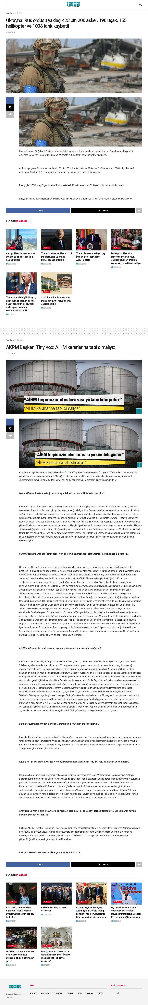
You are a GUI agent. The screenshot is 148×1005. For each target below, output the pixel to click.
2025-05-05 (82, 921)
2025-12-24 (12, 921)
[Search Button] (140, 4)
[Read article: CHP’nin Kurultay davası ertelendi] (56, 894)
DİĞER (100, 993)
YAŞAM (90, 993)
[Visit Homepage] (73, 4)
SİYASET (33, 993)
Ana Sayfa (10, 13)
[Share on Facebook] (10, 100)
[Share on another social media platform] (10, 114)
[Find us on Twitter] (118, 993)
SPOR (80, 993)
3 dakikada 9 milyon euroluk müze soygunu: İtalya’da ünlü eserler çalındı (56, 300)
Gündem (20, 340)
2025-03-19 (12, 965)
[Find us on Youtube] (123, 993)
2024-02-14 (47, 965)
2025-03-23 (117, 921)
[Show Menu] (7, 4)
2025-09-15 (47, 915)
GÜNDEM (45, 993)
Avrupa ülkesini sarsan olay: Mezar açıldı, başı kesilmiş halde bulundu (20, 256)
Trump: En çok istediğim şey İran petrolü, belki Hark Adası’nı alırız (90, 256)
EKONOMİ (58, 993)
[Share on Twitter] (10, 107)
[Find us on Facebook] (112, 993)
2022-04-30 (10, 32)
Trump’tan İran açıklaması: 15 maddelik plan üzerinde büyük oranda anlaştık (56, 256)
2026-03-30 (12, 264)
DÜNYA (19, 13)
